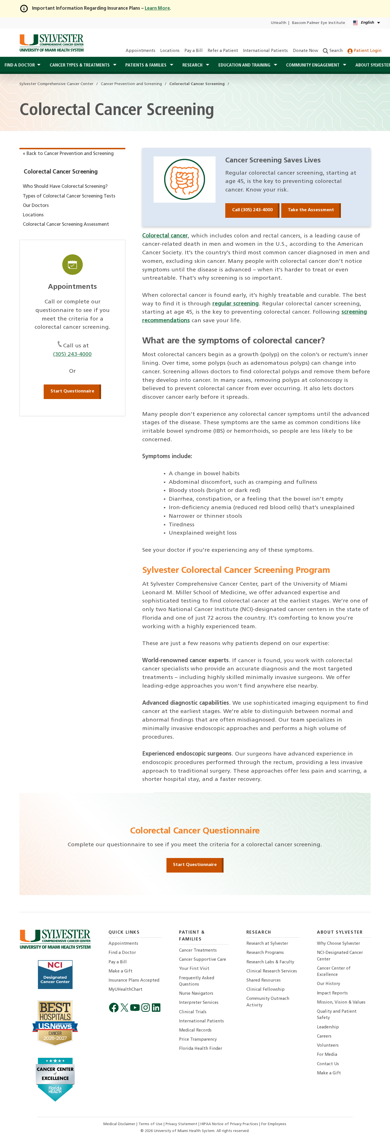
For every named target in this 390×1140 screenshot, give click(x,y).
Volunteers (328, 1046)
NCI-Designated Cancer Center (340, 956)
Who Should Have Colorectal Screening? (65, 186)
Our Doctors (36, 206)
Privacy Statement (182, 1124)
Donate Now (305, 51)
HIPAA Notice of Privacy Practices (229, 1124)
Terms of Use (151, 1124)
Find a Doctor (122, 953)
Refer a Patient (223, 51)
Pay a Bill (193, 51)
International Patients (265, 51)
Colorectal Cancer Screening (60, 172)
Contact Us (328, 1064)
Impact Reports (332, 993)
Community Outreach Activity (267, 1002)
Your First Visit (194, 969)
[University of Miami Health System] (51, 43)
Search (335, 51)
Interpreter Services (198, 1003)
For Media (327, 1055)
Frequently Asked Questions (196, 981)
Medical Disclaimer (119, 1124)
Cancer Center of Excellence (334, 971)
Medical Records (195, 1030)
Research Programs (265, 953)
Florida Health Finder (200, 1049)
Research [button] (193, 65)
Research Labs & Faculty (270, 962)
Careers (324, 1036)
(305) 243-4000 (72, 354)
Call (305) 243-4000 (252, 210)
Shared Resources (263, 980)
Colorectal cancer (165, 236)
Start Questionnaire (72, 391)
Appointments (140, 51)
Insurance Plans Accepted (133, 980)
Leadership (328, 1027)
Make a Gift (120, 971)
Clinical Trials (192, 1012)
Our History (328, 984)
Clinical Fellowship (265, 990)
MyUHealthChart (125, 990)
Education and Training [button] (245, 65)
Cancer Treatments (198, 950)
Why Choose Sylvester (338, 944)
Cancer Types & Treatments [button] (80, 65)
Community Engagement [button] (313, 65)
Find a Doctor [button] (20, 65)
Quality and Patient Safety (337, 1015)
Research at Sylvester (267, 944)
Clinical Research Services (271, 971)
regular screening (235, 304)
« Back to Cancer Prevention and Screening (68, 154)
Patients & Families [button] (146, 65)
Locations (170, 51)
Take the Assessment (311, 210)
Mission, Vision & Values (341, 1002)
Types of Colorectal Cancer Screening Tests (69, 196)
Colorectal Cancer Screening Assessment (66, 224)
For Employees (273, 1124)
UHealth (278, 23)
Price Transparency (198, 1040)
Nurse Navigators (196, 994)
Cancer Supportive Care (202, 960)
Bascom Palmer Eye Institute (318, 23)
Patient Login (367, 51)
